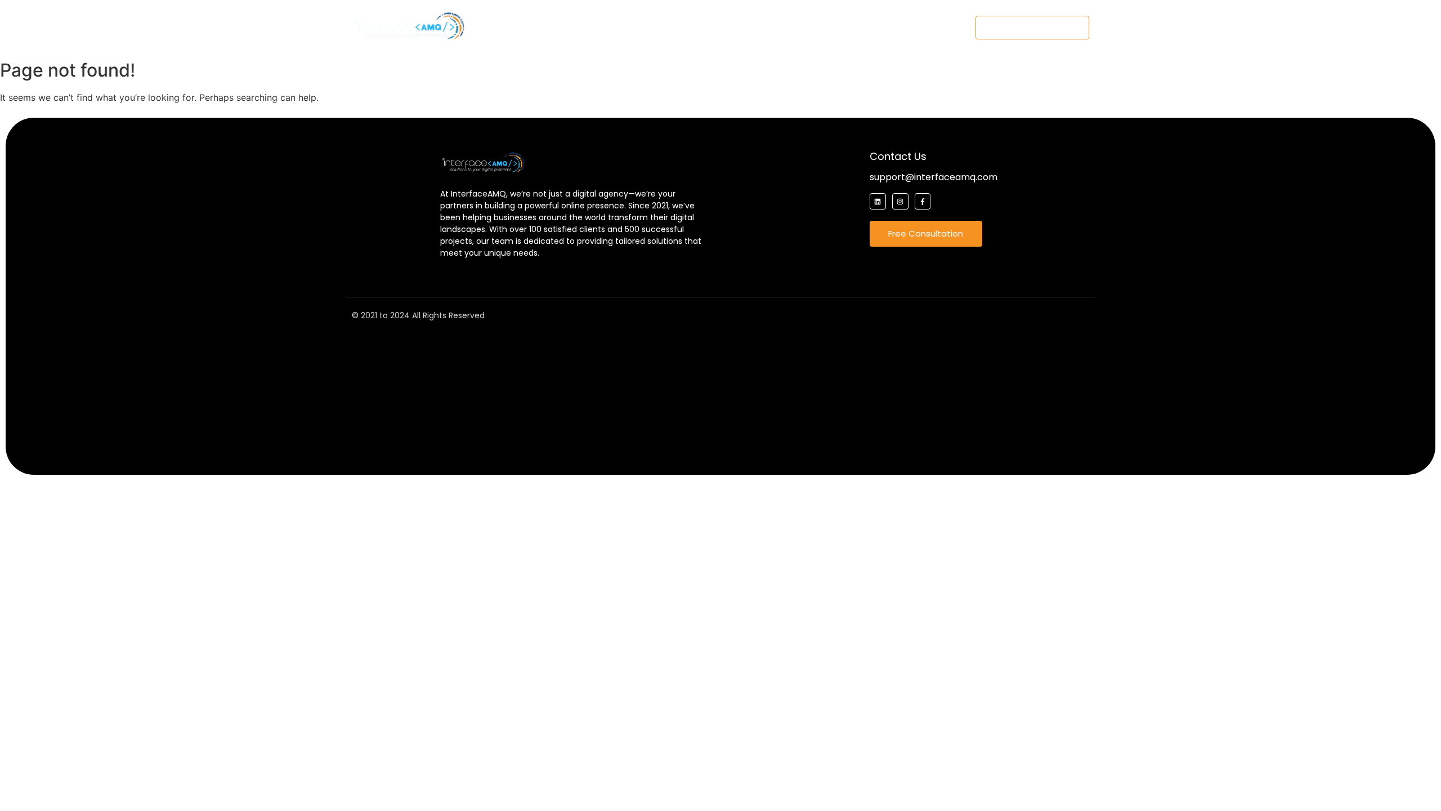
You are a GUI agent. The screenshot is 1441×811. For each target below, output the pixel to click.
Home (544, 27)
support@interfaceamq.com (933, 177)
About (589, 27)
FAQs (855, 27)
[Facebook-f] (923, 201)
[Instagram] (900, 201)
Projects (751, 27)
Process (696, 27)
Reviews (807, 27)
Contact (904, 27)
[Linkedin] (878, 201)
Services (641, 27)
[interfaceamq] (408, 26)
